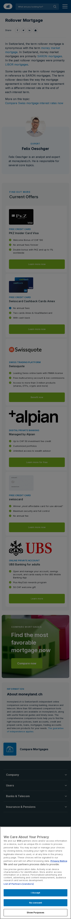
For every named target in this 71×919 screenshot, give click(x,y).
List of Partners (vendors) (19, 883)
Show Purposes (35, 912)
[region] (35, 873)
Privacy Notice (58, 861)
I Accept (35, 892)
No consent (35, 902)
